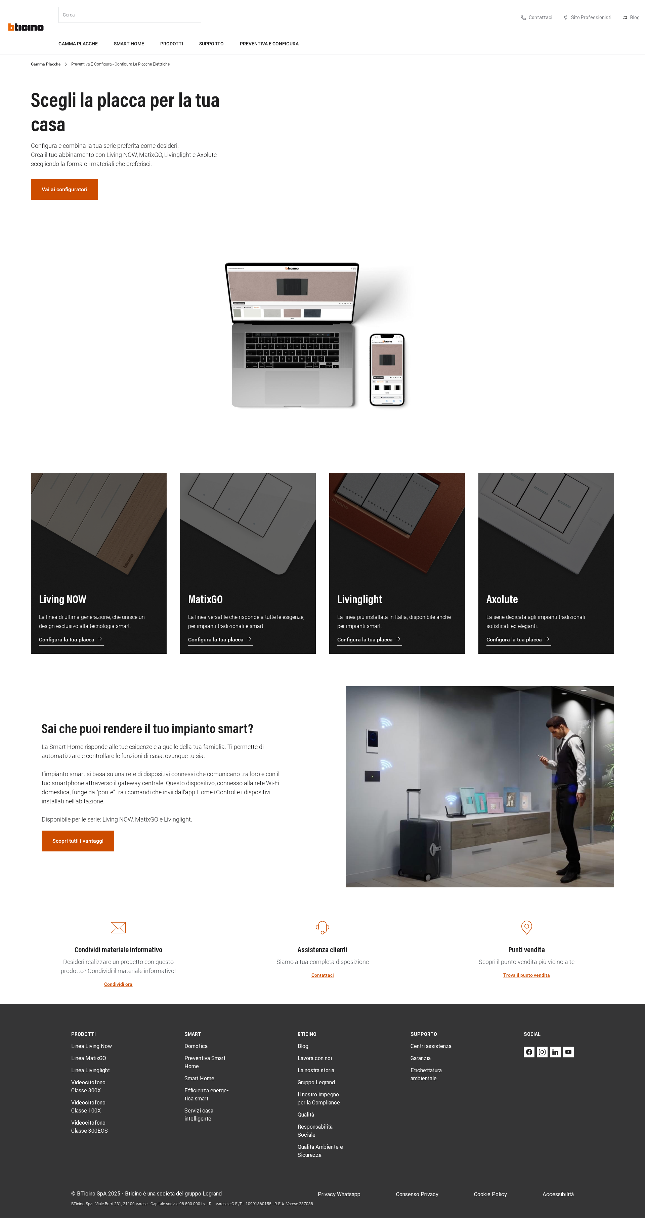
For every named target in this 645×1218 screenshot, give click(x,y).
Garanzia (421, 1058)
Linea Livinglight (90, 1070)
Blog (303, 1046)
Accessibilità (558, 1194)
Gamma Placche (45, 64)
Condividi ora (118, 984)
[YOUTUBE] (568, 1052)
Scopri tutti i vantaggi (77, 841)
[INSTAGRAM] (542, 1052)
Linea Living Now (91, 1046)
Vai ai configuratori (64, 189)
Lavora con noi (315, 1058)
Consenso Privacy (417, 1194)
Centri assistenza (431, 1046)
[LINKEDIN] (555, 1052)
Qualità (306, 1114)
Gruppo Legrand (316, 1082)
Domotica (196, 1046)
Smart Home (199, 1078)
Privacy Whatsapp (339, 1194)
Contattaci (322, 975)
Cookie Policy (490, 1194)
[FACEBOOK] (529, 1052)
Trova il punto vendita (526, 975)
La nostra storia (316, 1070)
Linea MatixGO (88, 1058)
